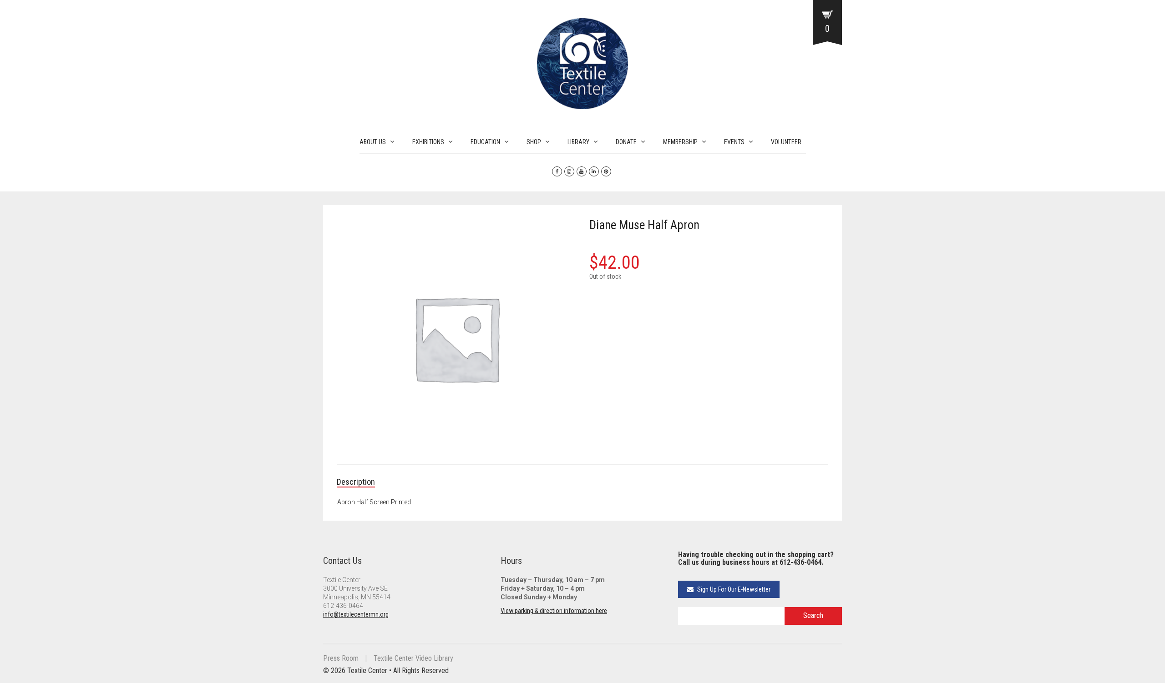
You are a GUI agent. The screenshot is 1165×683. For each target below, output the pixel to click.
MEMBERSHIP (680, 142)
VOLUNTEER (786, 142)
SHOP (534, 142)
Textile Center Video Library (413, 658)
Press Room (341, 658)
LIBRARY (578, 142)
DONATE (626, 142)
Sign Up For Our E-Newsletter (733, 589)
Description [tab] (356, 482)
